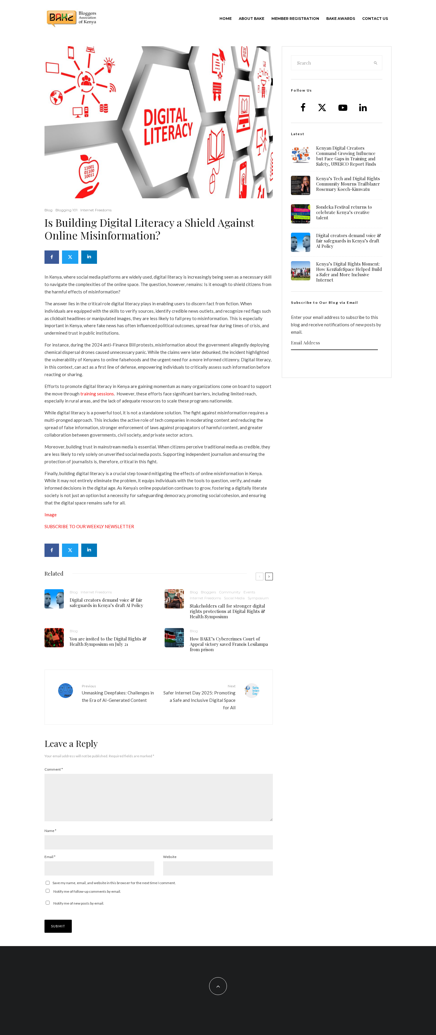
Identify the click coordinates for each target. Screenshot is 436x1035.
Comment (53, 769)
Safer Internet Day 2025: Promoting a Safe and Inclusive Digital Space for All (199, 697)
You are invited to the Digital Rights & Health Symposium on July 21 (108, 641)
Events (249, 592)
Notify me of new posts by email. (78, 903)
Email (49, 856)
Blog (48, 210)
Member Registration (295, 18)
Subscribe (336, 361)
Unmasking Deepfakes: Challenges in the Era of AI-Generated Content (118, 693)
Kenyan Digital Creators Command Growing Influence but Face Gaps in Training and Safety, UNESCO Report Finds (346, 156)
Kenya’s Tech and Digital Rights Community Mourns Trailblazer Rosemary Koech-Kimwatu (348, 184)
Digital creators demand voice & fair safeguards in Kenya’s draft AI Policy (106, 602)
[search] (376, 63)
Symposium (258, 598)
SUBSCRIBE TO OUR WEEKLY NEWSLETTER (89, 526)
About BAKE (251, 18)
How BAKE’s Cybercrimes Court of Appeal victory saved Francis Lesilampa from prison (229, 644)
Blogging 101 (66, 210)
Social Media (234, 598)
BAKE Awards (340, 18)
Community (230, 592)
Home (225, 18)
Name (50, 830)
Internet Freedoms (96, 210)
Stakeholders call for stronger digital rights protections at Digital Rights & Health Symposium (227, 611)
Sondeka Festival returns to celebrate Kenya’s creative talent (344, 212)
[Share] (51, 257)
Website (169, 856)
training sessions (97, 393)
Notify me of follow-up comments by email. (87, 891)
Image (50, 514)
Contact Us (375, 18)
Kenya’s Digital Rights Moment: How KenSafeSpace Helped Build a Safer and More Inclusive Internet (349, 271)
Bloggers (208, 592)
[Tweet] (70, 257)
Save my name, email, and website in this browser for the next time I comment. (114, 883)
